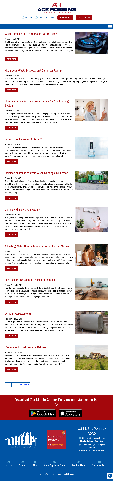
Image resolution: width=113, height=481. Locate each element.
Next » (26, 384)
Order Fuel (66, 17)
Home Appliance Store (54, 465)
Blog (35, 465)
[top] (110, 476)
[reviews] (56, 439)
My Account (28, 17)
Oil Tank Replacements (18, 313)
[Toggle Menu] (110, 26)
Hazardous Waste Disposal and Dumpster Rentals (34, 70)
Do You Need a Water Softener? (23, 139)
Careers (23, 465)
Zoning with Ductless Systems (22, 209)
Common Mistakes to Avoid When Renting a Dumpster (36, 173)
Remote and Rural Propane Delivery (25, 347)
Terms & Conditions (47, 474)
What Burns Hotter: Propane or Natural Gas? (31, 34)
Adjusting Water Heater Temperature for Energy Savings (38, 246)
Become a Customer (46, 17)
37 (21, 384)
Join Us (8, 465)
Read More (11, 59)
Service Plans (78, 465)
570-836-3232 (85, 17)
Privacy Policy (61, 474)
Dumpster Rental (99, 465)
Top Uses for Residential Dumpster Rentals (30, 280)
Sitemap (70, 474)
